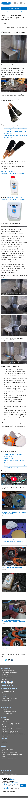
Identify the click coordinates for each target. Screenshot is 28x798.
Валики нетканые (10, 464)
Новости (4, 721)
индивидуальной (12, 425)
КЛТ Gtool (5, 648)
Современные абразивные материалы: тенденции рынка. (14, 513)
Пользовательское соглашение (11, 731)
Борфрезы (5, 674)
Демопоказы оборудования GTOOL (12, 754)
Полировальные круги (11, 467)
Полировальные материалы (9, 672)
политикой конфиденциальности (10, 783)
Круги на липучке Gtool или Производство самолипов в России (13, 540)
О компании (5, 719)
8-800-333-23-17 (7, 685)
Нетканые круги (9, 458)
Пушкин (4, 743)
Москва (4, 741)
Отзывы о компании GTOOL (9, 758)
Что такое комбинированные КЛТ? (12, 567)
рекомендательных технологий (8, 787)
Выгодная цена (6, 700)
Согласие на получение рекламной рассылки (12, 728)
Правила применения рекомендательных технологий (13, 735)
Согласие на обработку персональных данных (12, 725)
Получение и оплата (7, 749)
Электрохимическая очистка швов (12, 594)
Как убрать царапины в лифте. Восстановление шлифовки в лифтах (13, 621)
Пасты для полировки (8, 676)
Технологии (5, 693)
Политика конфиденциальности (11, 723)
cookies (12, 779)
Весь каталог (5, 679)
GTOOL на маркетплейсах (9, 711)
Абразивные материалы (8, 670)
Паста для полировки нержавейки (15, 466)
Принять (23, 785)
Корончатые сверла (7, 677)
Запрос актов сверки (8, 751)
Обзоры (4, 696)
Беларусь (4, 709)
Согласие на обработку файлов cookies (13, 733)
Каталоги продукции (8, 691)
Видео (4, 694)
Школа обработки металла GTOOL (12, 698)
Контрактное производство (10, 752)
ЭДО (3, 756)
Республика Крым (7, 713)
